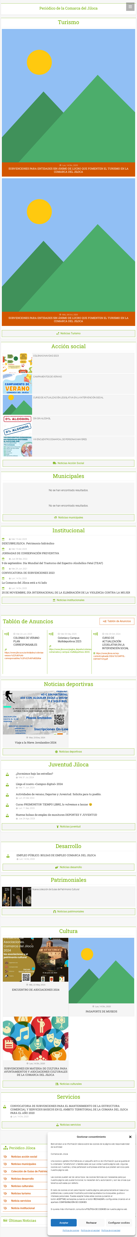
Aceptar (63, 1222)
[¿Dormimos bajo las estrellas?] (68, 775)
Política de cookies (71, 1230)
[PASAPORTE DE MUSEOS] (101, 977)
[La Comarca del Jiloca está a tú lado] (68, 580)
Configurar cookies (119, 1222)
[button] (130, 1137)
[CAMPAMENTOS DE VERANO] (68, 384)
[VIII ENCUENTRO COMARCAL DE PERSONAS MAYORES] (68, 446)
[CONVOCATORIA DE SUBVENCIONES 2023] (68, 570)
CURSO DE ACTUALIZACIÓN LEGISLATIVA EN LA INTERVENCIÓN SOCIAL (115, 643)
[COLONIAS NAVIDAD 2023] (68, 363)
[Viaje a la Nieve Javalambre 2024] (35, 719)
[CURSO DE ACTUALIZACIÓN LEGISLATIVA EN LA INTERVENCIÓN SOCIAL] (68, 405)
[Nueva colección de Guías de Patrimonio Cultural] (68, 896)
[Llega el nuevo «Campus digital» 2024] (68, 785)
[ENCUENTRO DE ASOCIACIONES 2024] (35, 977)
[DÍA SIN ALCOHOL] (68, 426)
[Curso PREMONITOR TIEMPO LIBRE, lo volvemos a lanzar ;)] (68, 806)
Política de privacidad (90, 1230)
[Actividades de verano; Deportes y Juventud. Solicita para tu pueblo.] (68, 796)
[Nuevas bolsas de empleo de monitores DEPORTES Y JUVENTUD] (68, 816)
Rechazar (91, 1222)
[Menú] (130, 7)
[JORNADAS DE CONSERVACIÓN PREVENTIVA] (68, 551)
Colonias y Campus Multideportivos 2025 (69, 639)
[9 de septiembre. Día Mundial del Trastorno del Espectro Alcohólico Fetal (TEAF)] (68, 561)
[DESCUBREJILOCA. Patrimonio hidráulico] (68, 541)
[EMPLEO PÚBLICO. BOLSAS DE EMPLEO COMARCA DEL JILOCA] (68, 857)
